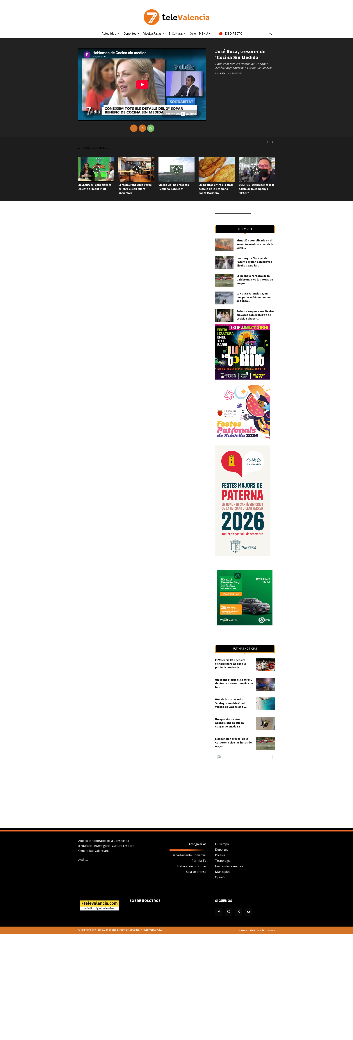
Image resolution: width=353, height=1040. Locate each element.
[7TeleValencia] (176, 17)
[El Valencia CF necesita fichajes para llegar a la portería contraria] (265, 664)
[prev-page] (267, 142)
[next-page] (273, 142)
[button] (270, 34)
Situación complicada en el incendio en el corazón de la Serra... (254, 244)
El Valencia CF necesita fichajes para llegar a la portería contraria (230, 663)
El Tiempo (222, 844)
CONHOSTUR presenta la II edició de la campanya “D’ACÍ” (256, 189)
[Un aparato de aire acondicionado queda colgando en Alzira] (265, 723)
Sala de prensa (196, 872)
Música (271, 930)
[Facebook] (134, 128)
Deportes (130, 33)
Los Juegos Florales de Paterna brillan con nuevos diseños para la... (254, 261)
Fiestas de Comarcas (229, 866)
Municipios (222, 872)
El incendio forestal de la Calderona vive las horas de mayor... (254, 279)
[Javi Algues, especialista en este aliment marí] (96, 169)
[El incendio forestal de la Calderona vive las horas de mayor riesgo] (224, 280)
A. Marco (224, 73)
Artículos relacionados (93, 147)
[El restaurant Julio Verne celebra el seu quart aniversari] (136, 169)
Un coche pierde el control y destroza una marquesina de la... (234, 683)
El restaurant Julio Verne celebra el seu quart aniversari (135, 189)
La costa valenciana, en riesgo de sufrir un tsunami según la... (254, 297)
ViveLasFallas (152, 33)
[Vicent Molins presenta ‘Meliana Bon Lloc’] (176, 169)
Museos (243, 930)
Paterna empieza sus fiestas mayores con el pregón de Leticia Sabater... (255, 314)
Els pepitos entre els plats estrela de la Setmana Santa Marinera (216, 189)
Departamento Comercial (189, 855)
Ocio (193, 33)
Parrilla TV (199, 861)
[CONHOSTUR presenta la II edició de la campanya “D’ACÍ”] (257, 169)
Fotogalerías (197, 844)
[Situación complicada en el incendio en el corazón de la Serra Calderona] (224, 244)
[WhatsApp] (150, 128)
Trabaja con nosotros (191, 866)
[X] (142, 128)
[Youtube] (248, 912)
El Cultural (176, 33)
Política (220, 855)
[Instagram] (228, 912)
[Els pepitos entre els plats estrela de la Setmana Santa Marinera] (217, 169)
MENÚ (203, 33)
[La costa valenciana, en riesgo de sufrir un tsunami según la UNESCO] (224, 298)
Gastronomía (257, 930)
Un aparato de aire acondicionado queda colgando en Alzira (229, 722)
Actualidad (109, 33)
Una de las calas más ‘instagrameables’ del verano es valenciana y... (231, 702)
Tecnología (223, 861)
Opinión (220, 877)
